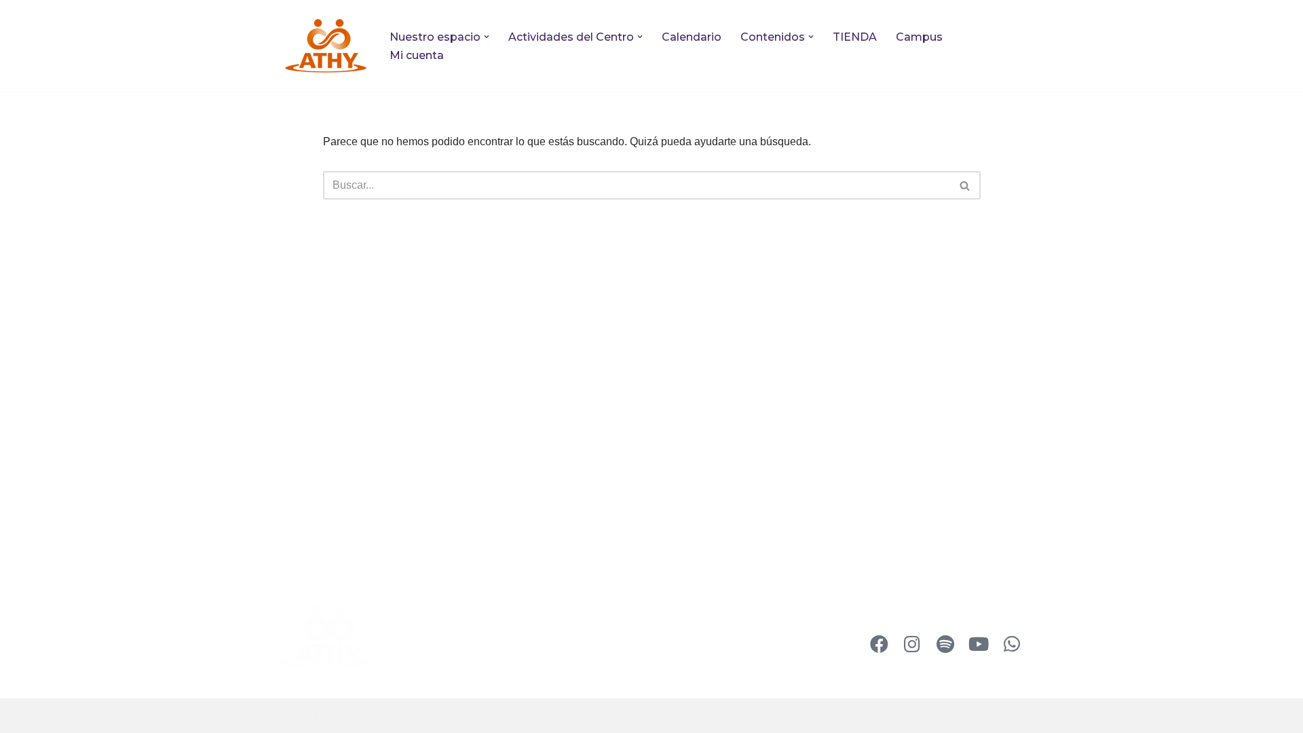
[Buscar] (965, 185)
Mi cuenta (417, 55)
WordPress (441, 715)
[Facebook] (879, 644)
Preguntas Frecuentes (517, 611)
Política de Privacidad (515, 636)
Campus (919, 37)
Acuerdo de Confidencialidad (500, 667)
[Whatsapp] (1012, 644)
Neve (298, 715)
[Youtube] (979, 644)
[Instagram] (912, 644)
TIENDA (855, 37)
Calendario (691, 37)
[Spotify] (945, 644)
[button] (486, 36)
